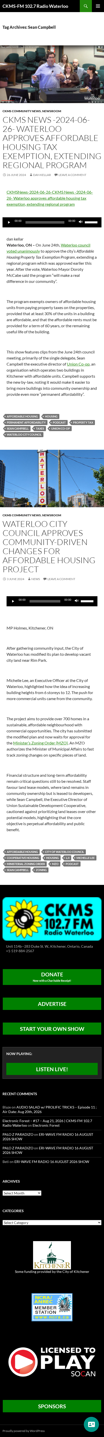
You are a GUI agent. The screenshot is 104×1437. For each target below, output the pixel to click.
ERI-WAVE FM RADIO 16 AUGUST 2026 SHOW (51, 1161)
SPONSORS (52, 1406)
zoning (41, 870)
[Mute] (80, 222)
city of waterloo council (64, 851)
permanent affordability (26, 422)
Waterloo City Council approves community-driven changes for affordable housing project (49, 546)
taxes (40, 428)
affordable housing (22, 416)
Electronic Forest (46, 1125)
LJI (67, 857)
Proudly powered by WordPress (24, 1431)
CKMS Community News (22, 111)
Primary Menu (98, 6)
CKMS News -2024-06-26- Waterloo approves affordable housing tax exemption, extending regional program (52, 142)
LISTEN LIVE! (52, 1069)
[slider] (92, 221)
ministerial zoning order (26, 863)
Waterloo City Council (24, 434)
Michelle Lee (85, 857)
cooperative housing (23, 857)
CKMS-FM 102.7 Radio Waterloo (35, 6)
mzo (55, 863)
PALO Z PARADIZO (18, 1134)
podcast (59, 422)
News (35, 579)
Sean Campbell (18, 428)
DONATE (52, 976)
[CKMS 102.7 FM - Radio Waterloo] (52, 918)
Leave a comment (72, 175)
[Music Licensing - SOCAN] (52, 1362)
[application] (52, 222)
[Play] (9, 222)
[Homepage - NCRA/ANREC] (52, 1307)
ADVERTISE (52, 1004)
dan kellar (42, 175)
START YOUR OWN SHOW (52, 1029)
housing (51, 416)
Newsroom (51, 111)
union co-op (60, 428)
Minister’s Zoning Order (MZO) (40, 742)
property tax (83, 422)
